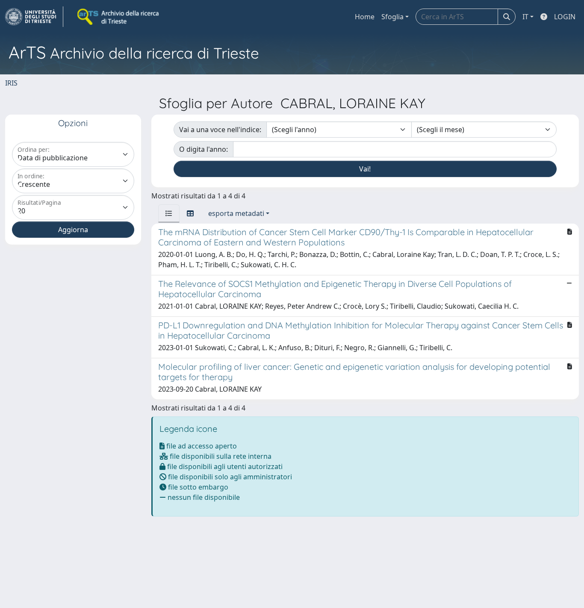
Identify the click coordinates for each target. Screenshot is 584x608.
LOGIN (564, 16)
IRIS (11, 83)
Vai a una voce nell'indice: (220, 129)
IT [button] (525, 16)
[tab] (169, 213)
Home (365, 16)
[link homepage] (34, 16)
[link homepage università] (119, 16)
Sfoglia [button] (392, 16)
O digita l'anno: (203, 149)
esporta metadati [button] (236, 213)
